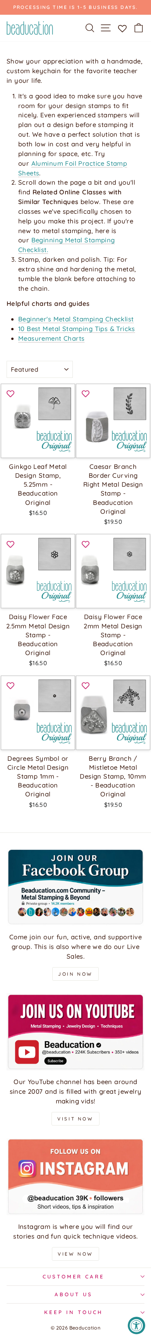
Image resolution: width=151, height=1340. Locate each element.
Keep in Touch (73, 1312)
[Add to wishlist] (10, 393)
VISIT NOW (75, 1119)
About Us (74, 1294)
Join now (75, 974)
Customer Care (74, 1276)
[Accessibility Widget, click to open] (136, 1325)
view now (75, 1254)
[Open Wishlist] (122, 28)
